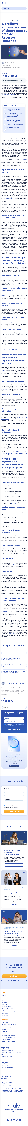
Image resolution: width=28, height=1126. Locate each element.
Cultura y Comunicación (8, 1041)
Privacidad (4, 1004)
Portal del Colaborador (7, 1026)
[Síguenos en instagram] (9, 76)
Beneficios (4, 1062)
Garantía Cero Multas (7, 1008)
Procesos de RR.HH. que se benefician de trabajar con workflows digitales (14, 115)
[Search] (3, 707)
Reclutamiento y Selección (8, 1043)
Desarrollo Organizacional (9, 1035)
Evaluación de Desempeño (8, 1037)
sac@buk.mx (4, 1084)
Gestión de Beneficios (7, 1064)
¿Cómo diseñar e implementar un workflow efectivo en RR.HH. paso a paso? (15, 126)
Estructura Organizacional (8, 1024)
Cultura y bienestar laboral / (11, 888)
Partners (3, 999)
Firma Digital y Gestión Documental (11, 1052)
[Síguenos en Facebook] (8, 1120)
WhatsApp (6, 1078)
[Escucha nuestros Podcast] (20, 1120)
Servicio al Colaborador (7, 1058)
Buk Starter (4, 1015)
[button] (3, 80)
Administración (5, 1047)
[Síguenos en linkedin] (6, 76)
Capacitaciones (5, 1039)
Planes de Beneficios (7, 1066)
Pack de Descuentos (7, 1067)
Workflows (4, 1029)
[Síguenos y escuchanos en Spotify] (16, 76)
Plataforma (4, 1022)
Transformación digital (6, 20)
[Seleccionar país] (20, 2)
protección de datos (9, 725)
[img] (21, 80)
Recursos (4, 1002)
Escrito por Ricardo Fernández (15, 683)
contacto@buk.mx (6, 1076)
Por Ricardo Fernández (10, 62)
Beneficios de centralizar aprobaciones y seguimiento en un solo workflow (14, 120)
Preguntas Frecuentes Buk (8, 1010)
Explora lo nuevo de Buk (8, 1012)
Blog (2, 1000)
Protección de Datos (7, 1006)
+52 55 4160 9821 (6, 1085)
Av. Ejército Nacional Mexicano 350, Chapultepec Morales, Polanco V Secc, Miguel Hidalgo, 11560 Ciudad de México (12, 1090)
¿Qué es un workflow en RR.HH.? (13, 110)
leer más (14, 865)
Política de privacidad (19, 724)
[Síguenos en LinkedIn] (11, 1120)
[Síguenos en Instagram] (17, 1120)
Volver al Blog (6, 15)
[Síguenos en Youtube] (14, 1120)
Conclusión (10, 130)
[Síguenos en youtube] (12, 76)
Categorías (7, 8)
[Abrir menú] (26, 3)
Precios (3, 995)
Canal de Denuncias (6, 1056)
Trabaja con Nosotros (7, 997)
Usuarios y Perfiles (6, 1028)
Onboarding (4, 1054)
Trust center (4, 1013)
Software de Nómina (7, 1049)
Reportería (4, 1031)
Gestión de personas (18, 20)
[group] (14, 80)
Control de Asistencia (7, 1050)
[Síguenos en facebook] (2, 76)
